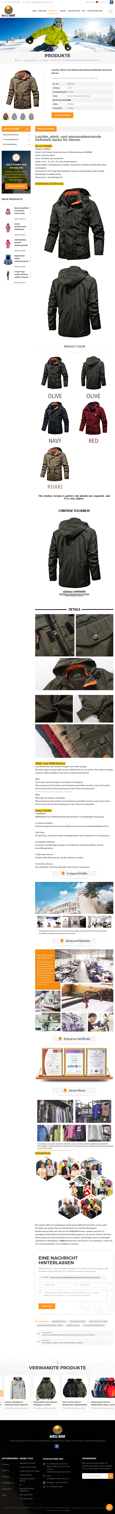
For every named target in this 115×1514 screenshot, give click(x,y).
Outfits (62, 1241)
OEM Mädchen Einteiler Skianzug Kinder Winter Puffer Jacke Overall (21, 243)
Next (113, 1393)
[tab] (46, 129)
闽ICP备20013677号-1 (62, 1508)
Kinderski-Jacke (26, 1475)
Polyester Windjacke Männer (27, 1480)
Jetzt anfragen (62, 115)
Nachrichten (74, 11)
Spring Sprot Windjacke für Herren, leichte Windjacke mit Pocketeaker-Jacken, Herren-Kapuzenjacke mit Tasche (100, 1403)
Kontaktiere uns (16, 186)
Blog (4, 1495)
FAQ (83, 11)
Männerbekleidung (30, 60)
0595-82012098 (14, 2)
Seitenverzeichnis (78, 1508)
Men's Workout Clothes (98, 1321)
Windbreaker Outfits (77, 1321)
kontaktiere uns (95, 11)
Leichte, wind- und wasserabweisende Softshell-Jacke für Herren (75, 1277)
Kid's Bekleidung (10, 144)
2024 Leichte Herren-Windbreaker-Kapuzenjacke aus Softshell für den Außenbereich (42, 1403)
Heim (34, 11)
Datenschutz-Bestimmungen (102, 1508)
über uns (42, 11)
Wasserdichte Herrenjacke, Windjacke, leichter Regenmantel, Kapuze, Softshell (14, 1403)
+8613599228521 (61, 1483)
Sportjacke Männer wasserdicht (27, 1490)
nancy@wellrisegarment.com (42, 2)
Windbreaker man (59, 1321)
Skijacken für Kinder (27, 1463)
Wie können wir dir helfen (16, 166)
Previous (1, 1393)
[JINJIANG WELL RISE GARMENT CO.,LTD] (8, 11)
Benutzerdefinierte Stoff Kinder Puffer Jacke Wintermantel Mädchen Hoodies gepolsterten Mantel (21, 211)
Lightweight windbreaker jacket (49, 1325)
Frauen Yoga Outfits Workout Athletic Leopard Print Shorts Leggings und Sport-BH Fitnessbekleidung (21, 274)
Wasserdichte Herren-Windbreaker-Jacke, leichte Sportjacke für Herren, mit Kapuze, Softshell (71, 1403)
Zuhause (5, 1464)
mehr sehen (19, 219)
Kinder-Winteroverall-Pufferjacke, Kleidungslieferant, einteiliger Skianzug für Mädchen (21, 227)
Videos (63, 11)
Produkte (53, 11)
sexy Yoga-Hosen (26, 1495)
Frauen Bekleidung (10, 140)
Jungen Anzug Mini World (29, 1471)
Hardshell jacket (72, 1325)
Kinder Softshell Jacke (28, 1467)
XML (88, 1508)
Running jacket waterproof (93, 1325)
